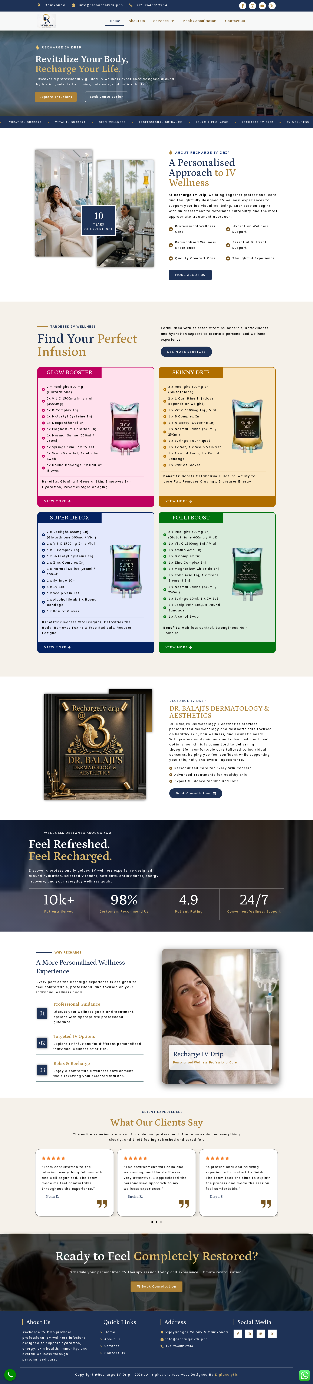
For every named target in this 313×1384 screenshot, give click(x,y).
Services (161, 21)
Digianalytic (226, 1375)
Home (115, 21)
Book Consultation (200, 21)
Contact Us (235, 21)
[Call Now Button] (10, 1375)
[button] (152, 1222)
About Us (137, 21)
